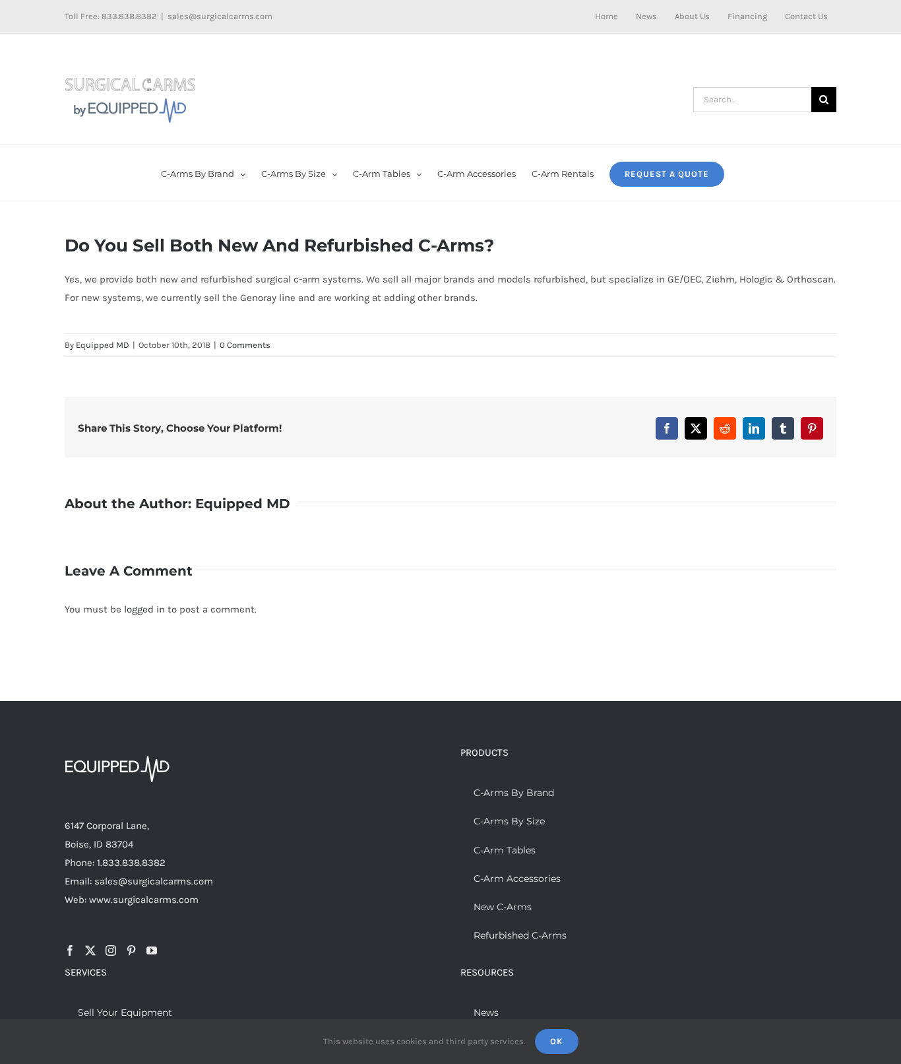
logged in (144, 609)
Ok (556, 1041)
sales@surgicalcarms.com (220, 16)
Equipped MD (102, 345)
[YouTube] (151, 950)
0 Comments (245, 345)
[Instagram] (111, 950)
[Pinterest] (131, 950)
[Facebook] (70, 950)
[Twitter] (90, 950)
